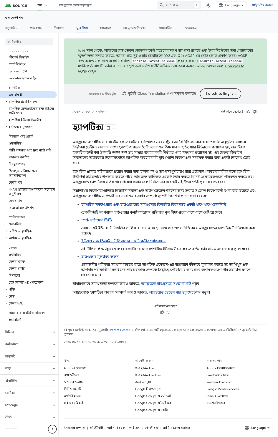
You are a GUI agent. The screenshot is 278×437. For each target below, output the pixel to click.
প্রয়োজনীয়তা (71, 375)
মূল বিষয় (82, 28)
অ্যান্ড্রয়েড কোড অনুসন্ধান (75, 5)
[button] (28, 101)
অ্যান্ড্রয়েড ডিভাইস (135, 28)
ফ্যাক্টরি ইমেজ (72, 396)
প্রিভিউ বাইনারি (72, 389)
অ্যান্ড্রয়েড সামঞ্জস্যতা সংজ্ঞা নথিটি (166, 284)
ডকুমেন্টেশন (14, 18)
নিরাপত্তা (59, 28)
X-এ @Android (145, 368)
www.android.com (219, 382)
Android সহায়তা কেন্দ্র (221, 368)
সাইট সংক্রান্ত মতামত (176, 428)
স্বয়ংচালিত (166, 28)
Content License (119, 330)
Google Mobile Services (223, 389)
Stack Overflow (217, 396)
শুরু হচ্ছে (36, 28)
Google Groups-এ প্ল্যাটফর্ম (153, 396)
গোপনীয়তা (152, 428)
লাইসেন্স (135, 428)
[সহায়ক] (248, 111)
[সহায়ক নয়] (255, 111)
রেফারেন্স (191, 28)
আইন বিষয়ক (116, 428)
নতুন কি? (11, 28)
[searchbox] (29, 41)
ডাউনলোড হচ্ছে (73, 382)
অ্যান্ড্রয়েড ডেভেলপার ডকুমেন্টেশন (174, 292)
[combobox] (179, 5)
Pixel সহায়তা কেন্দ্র (218, 375)
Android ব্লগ (143, 382)
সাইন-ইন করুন (262, 5)
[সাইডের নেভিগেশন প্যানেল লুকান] (52, 429)
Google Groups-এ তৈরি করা (153, 403)
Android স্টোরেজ (75, 368)
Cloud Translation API (155, 93)
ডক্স (40, 5)
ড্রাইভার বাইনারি (73, 403)
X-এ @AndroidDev (148, 375)
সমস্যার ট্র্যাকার (216, 403)
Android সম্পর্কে (74, 428)
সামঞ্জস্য (105, 28)
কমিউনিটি (96, 428)
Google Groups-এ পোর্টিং (151, 410)
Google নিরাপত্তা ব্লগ (148, 389)
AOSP (76, 111)
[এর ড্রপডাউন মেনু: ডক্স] (48, 5)
